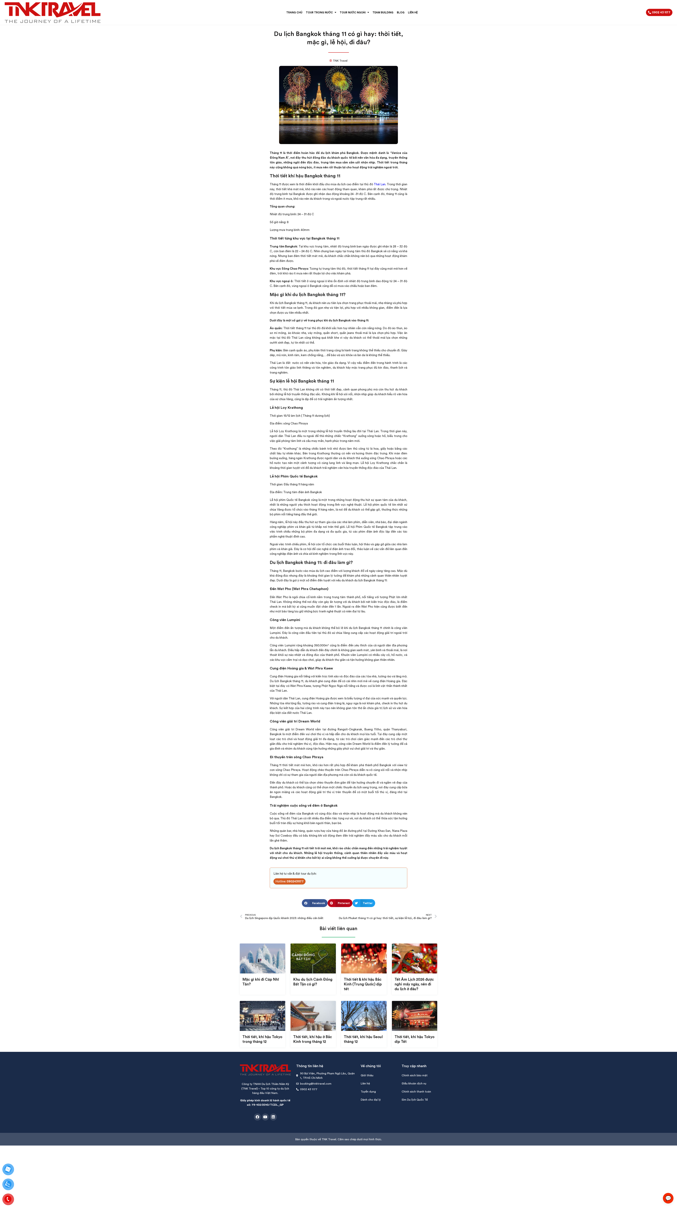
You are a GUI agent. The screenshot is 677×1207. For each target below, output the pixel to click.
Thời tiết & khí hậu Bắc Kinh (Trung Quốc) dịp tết (363, 984)
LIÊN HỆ (413, 12)
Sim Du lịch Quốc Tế (415, 1099)
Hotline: (289, 881)
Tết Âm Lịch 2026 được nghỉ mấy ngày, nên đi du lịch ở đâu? (414, 984)
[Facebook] (257, 1117)
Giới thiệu (367, 1075)
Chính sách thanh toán (416, 1091)
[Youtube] (265, 1117)
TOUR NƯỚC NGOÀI (353, 12)
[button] (315, 903)
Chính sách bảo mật (415, 1075)
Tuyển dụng (368, 1091)
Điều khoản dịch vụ (414, 1083)
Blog (400, 12)
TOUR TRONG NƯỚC (319, 12)
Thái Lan (379, 184)
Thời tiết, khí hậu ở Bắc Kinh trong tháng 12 (312, 1039)
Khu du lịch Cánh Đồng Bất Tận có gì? (312, 981)
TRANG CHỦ (294, 12)
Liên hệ (365, 1083)
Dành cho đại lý (371, 1099)
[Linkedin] (273, 1117)
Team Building (383, 12)
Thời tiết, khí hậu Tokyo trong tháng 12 (262, 1039)
